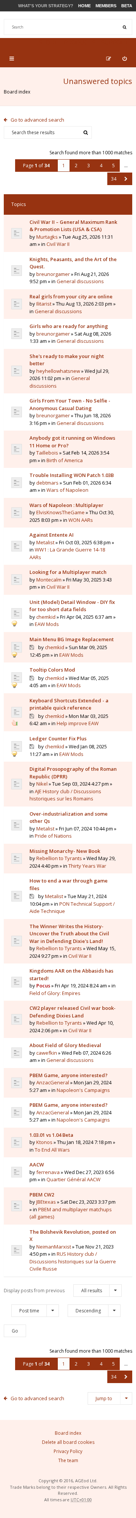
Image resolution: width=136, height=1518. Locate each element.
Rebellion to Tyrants (59, 858)
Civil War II (58, 244)
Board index (17, 92)
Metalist (45, 542)
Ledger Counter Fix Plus (58, 738)
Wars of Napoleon (67, 489)
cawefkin (46, 1052)
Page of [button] (36, 165)
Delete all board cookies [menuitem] (68, 1442)
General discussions (80, 281)
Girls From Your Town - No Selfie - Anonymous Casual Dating (69, 404)
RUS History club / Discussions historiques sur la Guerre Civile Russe (72, 1261)
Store (48, 42)
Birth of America (64, 460)
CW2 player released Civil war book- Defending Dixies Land (72, 1012)
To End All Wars (52, 1149)
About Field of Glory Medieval (65, 1045)
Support (114, 42)
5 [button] (113, 165)
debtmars (47, 482)
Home (84, 5)
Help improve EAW (78, 723)
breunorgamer (53, 274)
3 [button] (88, 165)
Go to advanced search (37, 119)
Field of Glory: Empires (54, 993)
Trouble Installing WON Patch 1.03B (71, 475)
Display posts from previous (53, 1290)
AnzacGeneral (52, 1082)
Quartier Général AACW (73, 1179)
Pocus (43, 985)
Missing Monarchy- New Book (64, 851)
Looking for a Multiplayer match (68, 572)
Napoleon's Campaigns (83, 1090)
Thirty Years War (87, 865)
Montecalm (49, 579)
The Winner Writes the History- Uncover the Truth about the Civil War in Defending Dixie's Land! (69, 933)
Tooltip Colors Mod (52, 669)
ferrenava (48, 1172)
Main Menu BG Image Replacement (71, 639)
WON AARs (80, 520)
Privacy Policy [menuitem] (68, 1451)
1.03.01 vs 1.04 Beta (51, 1134)
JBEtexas (46, 1201)
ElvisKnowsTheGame (60, 512)
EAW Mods (47, 624)
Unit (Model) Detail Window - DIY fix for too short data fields (72, 606)
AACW (36, 1164)
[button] (126, 179)
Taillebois (47, 452)
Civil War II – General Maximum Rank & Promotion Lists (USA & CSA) (73, 226)
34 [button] (113, 179)
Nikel (42, 783)
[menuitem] (124, 58)
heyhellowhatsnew (58, 371)
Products (79, 42)
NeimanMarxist (53, 1246)
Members (106, 5)
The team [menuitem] (68, 1460)
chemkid (46, 616)
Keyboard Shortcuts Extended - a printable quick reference (68, 704)
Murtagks (47, 236)
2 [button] (76, 165)
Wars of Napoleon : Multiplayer (66, 505)
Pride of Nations (53, 835)
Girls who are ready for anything (68, 326)
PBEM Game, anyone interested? (68, 1075)
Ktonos (44, 1142)
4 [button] (101, 165)
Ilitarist (43, 303)
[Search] (124, 27)
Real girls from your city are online (71, 296)
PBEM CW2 (41, 1194)
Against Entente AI (51, 534)
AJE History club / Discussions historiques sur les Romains (65, 795)
